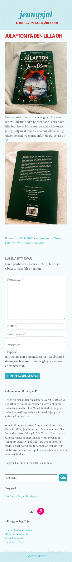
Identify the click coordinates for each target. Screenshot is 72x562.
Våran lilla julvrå (14, 538)
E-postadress (16, 334)
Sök (63, 478)
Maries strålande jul (16, 534)
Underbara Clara (14, 542)
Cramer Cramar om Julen (19, 530)
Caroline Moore (36, 556)
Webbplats (13, 345)
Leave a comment (34, 243)
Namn (11, 326)
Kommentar (15, 279)
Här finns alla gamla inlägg (20, 496)
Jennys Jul (44, 238)
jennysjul (36, 14)
